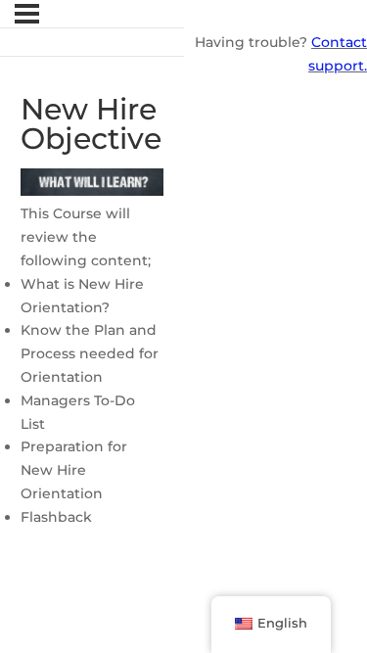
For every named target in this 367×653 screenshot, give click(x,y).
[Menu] (27, 13)
